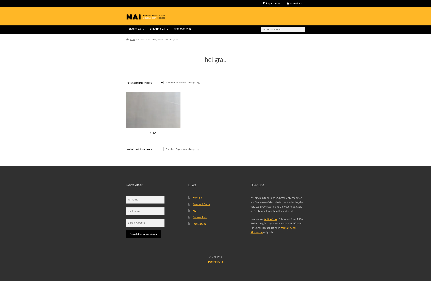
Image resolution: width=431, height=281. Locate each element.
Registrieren (273, 3)
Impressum (199, 223)
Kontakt (197, 197)
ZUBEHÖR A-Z (157, 29)
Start (132, 39)
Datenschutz (200, 217)
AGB (195, 210)
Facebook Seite (201, 204)
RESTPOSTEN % (182, 29)
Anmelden (296, 3)
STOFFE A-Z (134, 29)
